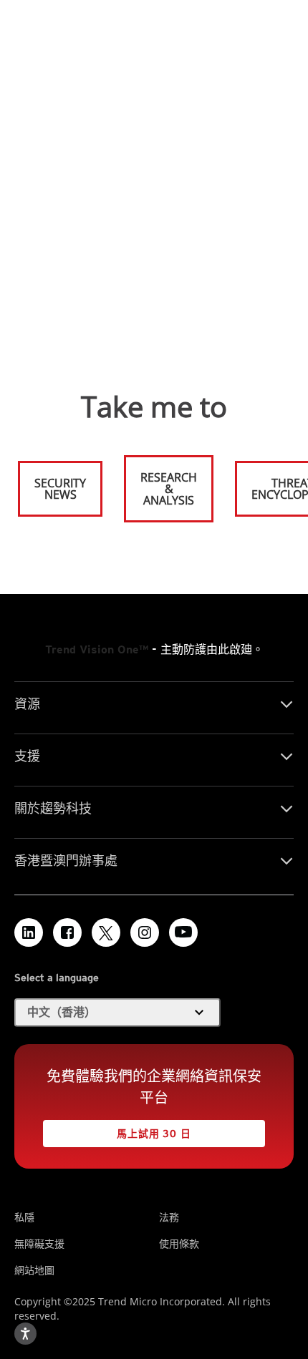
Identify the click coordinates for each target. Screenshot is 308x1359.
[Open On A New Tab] (106, 932)
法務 (169, 1217)
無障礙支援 (39, 1243)
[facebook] (67, 932)
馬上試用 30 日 (117, 1129)
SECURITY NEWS (53, 482)
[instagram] (144, 932)
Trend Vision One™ (96, 649)
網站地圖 (34, 1270)
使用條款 (179, 1243)
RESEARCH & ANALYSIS (168, 488)
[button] (117, 1012)
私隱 (24, 1217)
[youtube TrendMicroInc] (183, 932)
